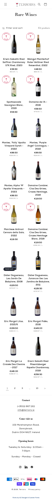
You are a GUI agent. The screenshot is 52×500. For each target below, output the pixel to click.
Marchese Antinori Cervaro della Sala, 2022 (14, 232)
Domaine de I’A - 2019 (38, 103)
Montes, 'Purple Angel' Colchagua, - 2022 (38, 146)
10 (37, 388)
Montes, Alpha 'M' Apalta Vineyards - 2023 (13, 189)
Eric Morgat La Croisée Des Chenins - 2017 (14, 364)
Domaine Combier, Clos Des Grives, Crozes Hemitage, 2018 (38, 190)
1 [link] (7, 389)
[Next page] (45, 388)
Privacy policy (34, 489)
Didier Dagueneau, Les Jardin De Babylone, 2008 (14, 278)
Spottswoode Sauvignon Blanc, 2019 (13, 105)
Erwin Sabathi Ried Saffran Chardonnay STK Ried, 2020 (14, 62)
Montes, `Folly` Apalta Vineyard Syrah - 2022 (14, 146)
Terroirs (22, 489)
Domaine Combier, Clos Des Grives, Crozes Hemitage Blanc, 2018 (38, 234)
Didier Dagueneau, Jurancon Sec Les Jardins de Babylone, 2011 (38, 280)
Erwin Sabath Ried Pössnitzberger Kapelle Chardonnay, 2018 (38, 366)
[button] (5, 4)
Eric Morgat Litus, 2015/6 (14, 323)
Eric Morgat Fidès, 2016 (38, 323)
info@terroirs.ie (26, 410)
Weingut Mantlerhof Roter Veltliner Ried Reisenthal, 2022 (38, 62)
